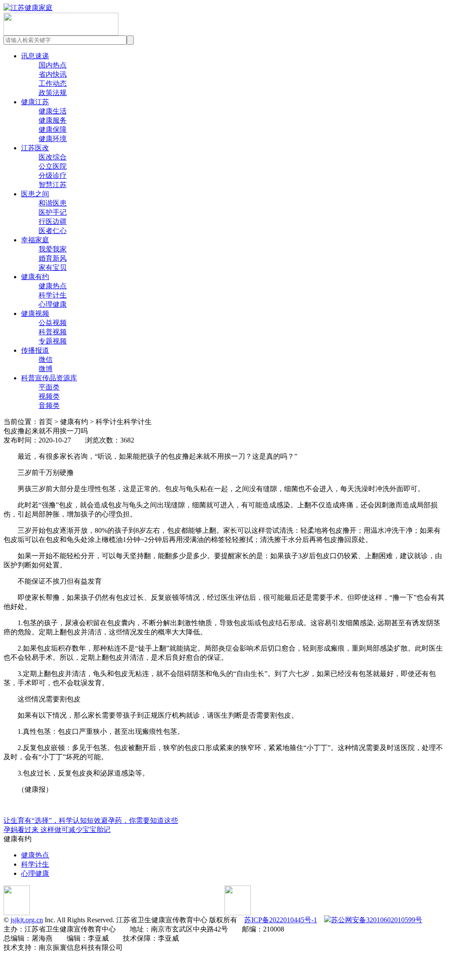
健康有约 (35, 276)
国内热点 (53, 65)
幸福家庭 (35, 240)
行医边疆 (53, 221)
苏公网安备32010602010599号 (376, 920)
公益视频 (53, 322)
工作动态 (53, 83)
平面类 (49, 387)
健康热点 (53, 286)
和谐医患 (53, 203)
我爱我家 (53, 249)
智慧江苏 (53, 184)
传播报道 (35, 350)
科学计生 (53, 295)
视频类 (49, 396)
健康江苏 (35, 102)
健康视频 (35, 313)
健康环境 (53, 138)
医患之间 (35, 194)
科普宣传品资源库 (49, 378)
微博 (46, 368)
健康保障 (53, 129)
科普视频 (53, 332)
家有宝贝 (53, 267)
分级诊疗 (53, 175)
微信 (46, 359)
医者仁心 (53, 230)
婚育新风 (53, 258)
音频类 (49, 405)
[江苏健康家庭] (28, 7)
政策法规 (53, 92)
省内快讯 (53, 74)
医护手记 (53, 212)
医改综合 (53, 157)
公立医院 (53, 166)
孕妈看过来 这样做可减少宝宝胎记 (57, 829)
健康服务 (53, 120)
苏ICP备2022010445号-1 (280, 920)
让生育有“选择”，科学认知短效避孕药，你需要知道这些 (91, 820)
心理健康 (53, 304)
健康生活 (53, 111)
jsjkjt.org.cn (27, 920)
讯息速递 (35, 56)
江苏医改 (35, 148)
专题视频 (53, 341)
